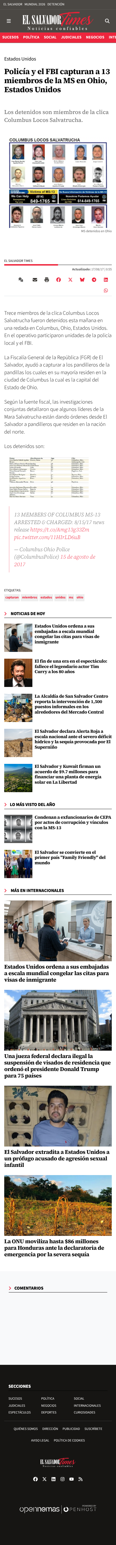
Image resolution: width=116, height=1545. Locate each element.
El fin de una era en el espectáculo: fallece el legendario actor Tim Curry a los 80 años (71, 666)
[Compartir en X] (70, 279)
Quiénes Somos (26, 1429)
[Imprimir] (47, 279)
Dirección (50, 1429)
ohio (80, 597)
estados (46, 597)
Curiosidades (84, 1412)
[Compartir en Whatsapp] (106, 290)
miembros (29, 597)
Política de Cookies (69, 1440)
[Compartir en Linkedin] (106, 279)
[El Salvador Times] (58, 21)
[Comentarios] (22, 279)
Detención (55, 4)
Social (79, 1398)
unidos (60, 597)
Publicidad (71, 1429)
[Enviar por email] (35, 279)
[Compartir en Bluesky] (82, 279)
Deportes (48, 1412)
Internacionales (87, 1405)
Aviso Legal (40, 1440)
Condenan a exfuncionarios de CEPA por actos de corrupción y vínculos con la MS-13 (73, 822)
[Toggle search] (107, 21)
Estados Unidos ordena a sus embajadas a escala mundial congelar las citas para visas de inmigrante (67, 634)
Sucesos (15, 1398)
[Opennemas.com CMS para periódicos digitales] (58, 1515)
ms (71, 597)
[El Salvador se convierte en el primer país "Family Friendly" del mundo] (18, 864)
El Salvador (12, 4)
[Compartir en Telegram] (94, 279)
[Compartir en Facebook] (58, 279)
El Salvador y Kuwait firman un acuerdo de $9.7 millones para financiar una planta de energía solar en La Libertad (68, 774)
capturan (12, 597)
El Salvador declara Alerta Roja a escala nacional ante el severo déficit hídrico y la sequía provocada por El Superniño (73, 739)
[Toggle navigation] (8, 21)
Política (47, 1398)
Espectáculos (19, 1412)
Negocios (48, 1405)
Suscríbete (93, 1429)
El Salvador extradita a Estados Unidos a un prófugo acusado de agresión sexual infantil (57, 1158)
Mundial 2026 (34, 4)
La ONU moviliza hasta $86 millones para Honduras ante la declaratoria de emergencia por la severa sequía (54, 1247)
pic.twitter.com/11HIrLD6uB (47, 537)
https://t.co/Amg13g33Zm (59, 529)
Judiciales (16, 1405)
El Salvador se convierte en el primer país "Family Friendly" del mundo (70, 857)
